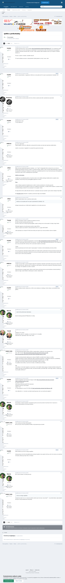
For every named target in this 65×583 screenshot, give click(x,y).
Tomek (9, 220)
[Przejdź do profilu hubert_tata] (9, 355)
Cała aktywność (14, 6)
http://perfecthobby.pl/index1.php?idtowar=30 (48, 240)
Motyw (31, 570)
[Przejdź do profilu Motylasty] (9, 102)
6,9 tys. (9, 231)
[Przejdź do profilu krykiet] (5, 38)
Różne (17, 38)
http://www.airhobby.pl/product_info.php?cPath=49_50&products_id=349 (30, 354)
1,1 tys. (9, 154)
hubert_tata (9, 351)
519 (9, 178)
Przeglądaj (6, 6)
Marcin (9, 310)
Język (27, 570)
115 (9, 59)
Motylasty (9, 97)
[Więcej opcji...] (61, 47)
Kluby (4, 9)
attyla (9, 167)
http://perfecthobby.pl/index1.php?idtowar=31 (41, 48)
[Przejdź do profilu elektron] (9, 148)
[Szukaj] (61, 7)
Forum (8, 9)
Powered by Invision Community (32, 572)
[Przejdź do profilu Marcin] (9, 315)
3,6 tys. (9, 362)
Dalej (9, 43)
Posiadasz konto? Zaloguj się (33, 2)
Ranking (23, 9)
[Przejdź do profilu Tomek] (9, 225)
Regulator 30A (20, 193)
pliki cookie (19, 577)
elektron (9, 143)
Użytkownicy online (16, 9)
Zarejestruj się (45, 2)
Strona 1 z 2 (16, 43)
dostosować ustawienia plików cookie (51, 577)
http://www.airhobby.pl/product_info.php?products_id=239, (36, 352)
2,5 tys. (9, 321)
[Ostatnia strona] (12, 43)
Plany (16, 182)
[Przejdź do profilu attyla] (9, 172)
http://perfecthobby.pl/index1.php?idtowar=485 (42, 388)
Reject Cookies (18, 580)
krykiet (11, 37)
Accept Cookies (9, 580)
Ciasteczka (37, 570)
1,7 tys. (9, 108)
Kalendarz (21, 6)
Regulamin (30, 9)
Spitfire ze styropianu (19, 175)
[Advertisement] (32, 70)
